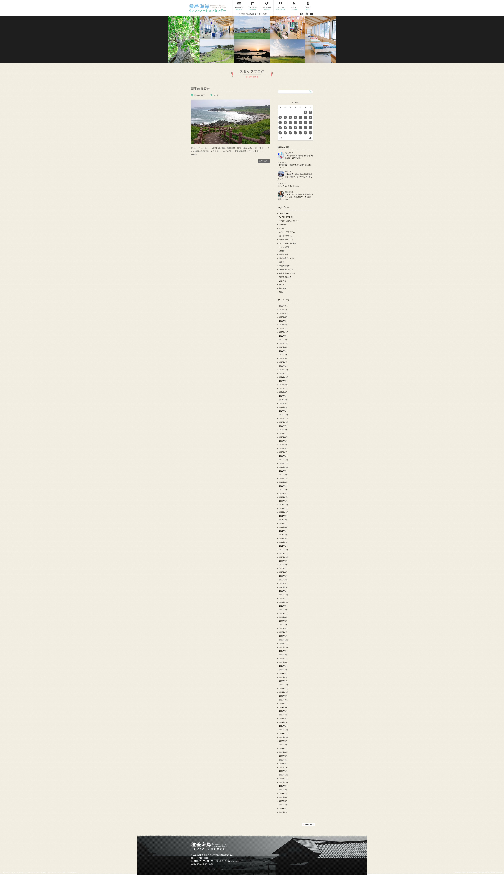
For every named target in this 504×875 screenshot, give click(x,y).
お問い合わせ (71, 872)
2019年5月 (283, 621)
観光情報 (282, 288)
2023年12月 (283, 415)
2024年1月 (283, 411)
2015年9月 (283, 786)
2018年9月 (283, 651)
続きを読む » (264, 161)
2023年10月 (283, 422)
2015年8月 (283, 790)
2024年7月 (283, 389)
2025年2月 (283, 362)
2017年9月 (283, 696)
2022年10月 (283, 467)
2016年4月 (283, 760)
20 (295, 128)
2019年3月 (283, 629)
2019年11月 (283, 598)
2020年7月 (283, 569)
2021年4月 (283, 535)
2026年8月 (283, 306)
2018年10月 (283, 647)
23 (310, 128)
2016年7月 (283, 749)
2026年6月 (283, 314)
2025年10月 (283, 332)
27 (295, 133)
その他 (281, 228)
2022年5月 (283, 486)
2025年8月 (283, 340)
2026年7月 (283, 310)
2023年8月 (283, 430)
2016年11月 (283, 734)
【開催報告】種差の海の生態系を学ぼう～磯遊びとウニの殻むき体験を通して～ (295, 176)
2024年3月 (283, 403)
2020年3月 (283, 584)
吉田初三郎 (283, 255)
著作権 (43, 872)
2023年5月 (283, 441)
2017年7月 (283, 704)
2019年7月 (283, 614)
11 (285, 122)
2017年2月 (283, 722)
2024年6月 (283, 392)
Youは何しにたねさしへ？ (289, 221)
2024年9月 (283, 381)
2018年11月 (283, 644)
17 (280, 128)
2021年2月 (283, 542)
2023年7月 (283, 434)
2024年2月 (283, 407)
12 (290, 122)
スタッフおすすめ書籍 (287, 243)
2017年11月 (283, 689)
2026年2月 (283, 328)
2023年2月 (283, 452)
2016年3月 (283, 764)
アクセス (294, 6)
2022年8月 (283, 475)
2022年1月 (283, 501)
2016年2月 (283, 767)
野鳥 (281, 292)
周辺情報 (267, 6)
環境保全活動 (284, 266)
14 (300, 122)
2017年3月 (283, 719)
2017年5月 (283, 711)
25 (285, 133)
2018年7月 (283, 659)
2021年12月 (283, 505)
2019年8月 (283, 610)
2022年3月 (283, 494)
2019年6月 (283, 617)
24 (280, 133)
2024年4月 (283, 400)
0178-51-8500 (202, 858)
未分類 (216, 95)
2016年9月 (283, 741)
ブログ (308, 6)
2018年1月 (283, 681)
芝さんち (282, 281)
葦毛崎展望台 (200, 88)
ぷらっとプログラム (287, 232)
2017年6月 (283, 707)
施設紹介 (239, 6)
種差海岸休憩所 (285, 277)
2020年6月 (283, 572)
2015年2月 (283, 812)
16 (310, 122)
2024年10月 (283, 377)
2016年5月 (283, 756)
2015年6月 (283, 797)
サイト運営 (61, 872)
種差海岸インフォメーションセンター (209, 8)
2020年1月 (283, 591)
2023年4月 (283, 445)
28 (300, 133)
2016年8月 (283, 745)
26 (290, 133)
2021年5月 (283, 531)
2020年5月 (283, 576)
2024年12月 (283, 370)
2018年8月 (283, 655)
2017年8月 (283, 700)
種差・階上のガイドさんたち (253, 14)
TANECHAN (283, 213)
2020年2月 (283, 587)
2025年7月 (283, 343)
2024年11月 (283, 374)
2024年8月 (283, 385)
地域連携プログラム (287, 258)
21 (300, 128)
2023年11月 (283, 418)
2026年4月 (283, 321)
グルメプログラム (286, 239)
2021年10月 (283, 512)
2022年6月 (283, 482)
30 (310, 133)
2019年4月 (283, 625)
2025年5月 (283, 351)
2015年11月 (283, 779)
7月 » (310, 138)
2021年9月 (283, 516)
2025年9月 (283, 336)
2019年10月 (283, 602)
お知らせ (282, 224)
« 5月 (280, 138)
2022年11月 (283, 463)
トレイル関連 (284, 247)
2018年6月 (283, 662)
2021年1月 (283, 546)
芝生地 (281, 284)
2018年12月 (283, 640)
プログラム (253, 6)
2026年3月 (283, 325)
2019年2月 (283, 632)
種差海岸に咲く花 (286, 270)
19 (290, 128)
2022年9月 (283, 471)
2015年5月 (283, 801)
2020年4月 (283, 580)
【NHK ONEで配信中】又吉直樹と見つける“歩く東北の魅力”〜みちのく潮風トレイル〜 (295, 196)
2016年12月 (283, 730)
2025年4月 (283, 355)
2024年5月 (283, 396)
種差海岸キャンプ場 (287, 273)
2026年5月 (283, 317)
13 (295, 122)
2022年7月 (283, 478)
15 (305, 122)
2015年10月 (283, 782)
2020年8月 (283, 565)
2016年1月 (283, 771)
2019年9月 (283, 606)
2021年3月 (283, 538)
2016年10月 (283, 737)
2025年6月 (283, 347)
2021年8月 (283, 520)
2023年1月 (283, 456)
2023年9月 (283, 426)
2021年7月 (283, 524)
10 (280, 122)
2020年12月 (283, 550)
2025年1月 (283, 366)
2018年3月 (283, 674)
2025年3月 (283, 358)
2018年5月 (283, 666)
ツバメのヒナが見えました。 (289, 186)
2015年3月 (283, 809)
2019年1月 (283, 636)
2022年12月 (283, 460)
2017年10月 (283, 692)
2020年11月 (283, 554)
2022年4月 (283, 490)
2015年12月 (283, 775)
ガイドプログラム (286, 236)
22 (305, 128)
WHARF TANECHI (286, 217)
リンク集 (20, 872)
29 (305, 133)
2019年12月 (283, 595)
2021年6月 (283, 527)
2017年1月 (283, 726)
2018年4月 (283, 670)
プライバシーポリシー (32, 872)
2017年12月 (283, 685)
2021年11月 (283, 509)
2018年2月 (283, 677)
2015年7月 (283, 794)
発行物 (280, 6)
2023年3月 (283, 449)
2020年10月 (283, 557)
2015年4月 (283, 805)
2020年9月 (283, 561)
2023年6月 (283, 437)
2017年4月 (283, 715)
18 (285, 128)
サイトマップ (52, 872)
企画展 (281, 251)
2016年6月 (283, 752)
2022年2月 (283, 497)
